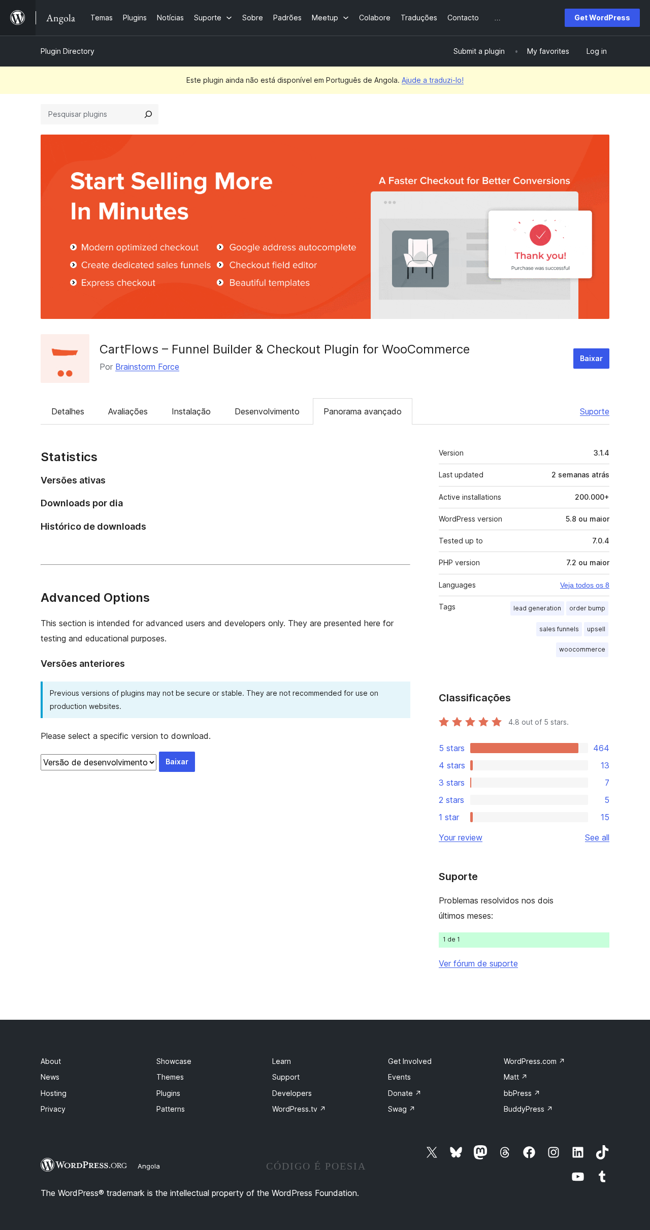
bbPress (522, 1093)
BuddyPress (528, 1109)
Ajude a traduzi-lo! (433, 80)
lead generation (537, 608)
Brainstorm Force (147, 367)
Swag (401, 1109)
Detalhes (67, 411)
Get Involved (410, 1061)
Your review (460, 837)
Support (286, 1077)
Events (399, 1077)
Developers (292, 1093)
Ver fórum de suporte (478, 963)
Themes (170, 1077)
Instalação (191, 411)
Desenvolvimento (267, 411)
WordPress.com (534, 1061)
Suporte (594, 411)
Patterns (170, 1109)
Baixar (591, 358)
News (50, 1077)
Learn (281, 1061)
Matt (516, 1077)
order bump (587, 608)
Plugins (168, 1093)
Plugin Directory (67, 51)
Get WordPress (602, 17)
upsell (596, 629)
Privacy (53, 1109)
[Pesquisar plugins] (148, 114)
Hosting (54, 1093)
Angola (149, 1166)
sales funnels (559, 629)
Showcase (173, 1061)
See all (597, 837)
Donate (404, 1093)
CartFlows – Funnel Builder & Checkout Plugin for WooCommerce (285, 349)
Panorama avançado (362, 411)
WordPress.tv (299, 1109)
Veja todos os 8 (584, 585)
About (51, 1061)
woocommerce (582, 649)
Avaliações (128, 411)
